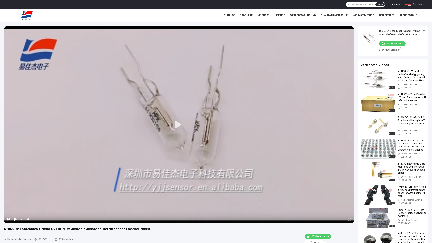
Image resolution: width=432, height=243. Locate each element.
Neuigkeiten (387, 15)
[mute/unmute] (28, 219)
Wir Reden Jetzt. (320, 236)
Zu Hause (229, 15)
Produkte (246, 15)
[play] (179, 124)
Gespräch (396, 4)
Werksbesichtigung (303, 15)
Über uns (279, 15)
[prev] (8, 219)
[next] (22, 219)
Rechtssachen (409, 15)
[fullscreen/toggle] (349, 219)
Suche (380, 4)
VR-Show (263, 15)
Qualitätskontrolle (334, 15)
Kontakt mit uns (363, 15)
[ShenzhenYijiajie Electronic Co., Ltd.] (27, 15)
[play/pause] (15, 219)
